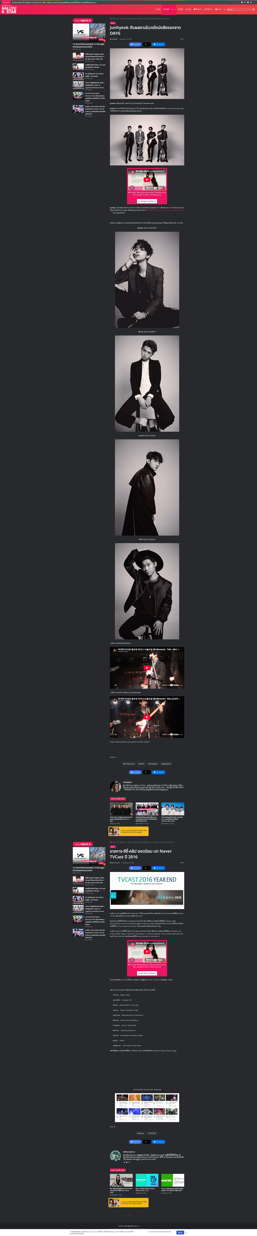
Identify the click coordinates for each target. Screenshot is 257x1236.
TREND (180, 9)
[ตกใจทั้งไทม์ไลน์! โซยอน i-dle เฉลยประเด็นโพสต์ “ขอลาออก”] (78, 67)
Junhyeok (167, 763)
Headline (153, 763)
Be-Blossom (129, 763)
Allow (180, 1232)
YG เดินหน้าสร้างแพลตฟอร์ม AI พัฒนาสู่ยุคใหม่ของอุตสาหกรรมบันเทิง (88, 45)
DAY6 (142, 763)
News (122, 18)
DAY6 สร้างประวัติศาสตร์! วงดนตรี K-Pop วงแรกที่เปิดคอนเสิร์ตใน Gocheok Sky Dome (172, 819)
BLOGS (188, 9)
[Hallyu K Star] (9, 9)
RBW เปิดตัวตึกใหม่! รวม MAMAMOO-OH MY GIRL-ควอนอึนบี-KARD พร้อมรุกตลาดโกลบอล (52, 2)
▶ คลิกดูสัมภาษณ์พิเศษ (147, 201)
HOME (158, 9)
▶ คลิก (140, 832)
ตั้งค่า (85, 1233)
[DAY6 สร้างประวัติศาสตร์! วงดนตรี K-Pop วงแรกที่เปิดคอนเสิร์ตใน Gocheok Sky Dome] (172, 808)
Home (115, 18)
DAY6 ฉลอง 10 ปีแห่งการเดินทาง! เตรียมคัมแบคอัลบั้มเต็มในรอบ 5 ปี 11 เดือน (121, 819)
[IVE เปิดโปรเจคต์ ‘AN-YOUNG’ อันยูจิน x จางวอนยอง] (78, 76)
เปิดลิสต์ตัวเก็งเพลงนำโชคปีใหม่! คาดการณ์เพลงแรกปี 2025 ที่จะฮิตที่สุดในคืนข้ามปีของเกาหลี (146, 819)
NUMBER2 (114, 39)
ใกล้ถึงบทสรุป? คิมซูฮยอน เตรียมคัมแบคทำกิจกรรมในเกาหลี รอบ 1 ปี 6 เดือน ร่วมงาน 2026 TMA (94, 56)
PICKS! (208, 9)
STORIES (168, 9)
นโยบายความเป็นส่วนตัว (140, 1232)
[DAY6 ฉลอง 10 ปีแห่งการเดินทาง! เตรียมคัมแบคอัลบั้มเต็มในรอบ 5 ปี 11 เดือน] (121, 808)
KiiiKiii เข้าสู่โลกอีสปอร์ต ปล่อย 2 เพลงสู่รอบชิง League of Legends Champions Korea (94, 85)
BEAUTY (198, 9)
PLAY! (219, 9)
